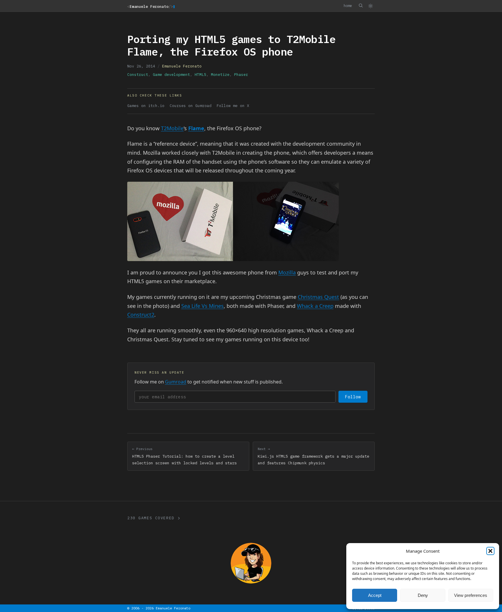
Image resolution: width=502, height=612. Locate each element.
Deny (423, 595)
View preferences (470, 595)
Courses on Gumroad (190, 105)
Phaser (241, 74)
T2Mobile (172, 128)
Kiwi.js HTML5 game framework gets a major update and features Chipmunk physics (313, 456)
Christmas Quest (318, 296)
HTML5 (200, 74)
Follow (353, 396)
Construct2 (140, 314)
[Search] (360, 5)
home (348, 5)
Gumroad (175, 382)
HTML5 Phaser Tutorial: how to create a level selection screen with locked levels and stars (184, 456)
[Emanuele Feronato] (251, 563)
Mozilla (287, 272)
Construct (137, 74)
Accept (374, 595)
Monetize (220, 74)
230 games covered (151, 517)
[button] (490, 551)
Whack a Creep (315, 305)
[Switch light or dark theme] (370, 5)
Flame (196, 128)
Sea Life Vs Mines (202, 305)
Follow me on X (233, 105)
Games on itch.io (145, 105)
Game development (171, 74)
